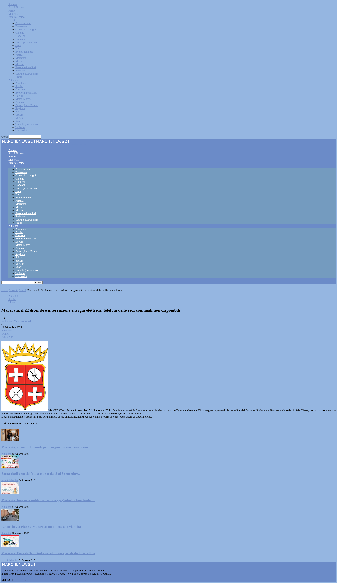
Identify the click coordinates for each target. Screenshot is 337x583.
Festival (19, 54)
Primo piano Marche (26, 105)
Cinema (19, 32)
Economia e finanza (26, 92)
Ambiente (20, 83)
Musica (19, 64)
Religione (20, 70)
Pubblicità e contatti (12, 576)
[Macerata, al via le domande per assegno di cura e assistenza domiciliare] (10, 440)
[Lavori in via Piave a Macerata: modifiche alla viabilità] (10, 519)
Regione (20, 108)
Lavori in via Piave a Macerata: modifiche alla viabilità (41, 527)
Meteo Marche (23, 98)
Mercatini (20, 57)
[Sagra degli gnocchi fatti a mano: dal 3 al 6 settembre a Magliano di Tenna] (10, 466)
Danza (19, 48)
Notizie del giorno (35, 576)
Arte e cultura (23, 23)
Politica (19, 102)
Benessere (21, 26)
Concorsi (20, 38)
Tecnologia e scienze (26, 124)
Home (4, 290)
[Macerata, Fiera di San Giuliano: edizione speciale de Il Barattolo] (10, 546)
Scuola (19, 114)
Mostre (19, 61)
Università (21, 130)
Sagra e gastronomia (26, 73)
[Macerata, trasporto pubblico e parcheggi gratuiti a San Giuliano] (10, 493)
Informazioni (55, 576)
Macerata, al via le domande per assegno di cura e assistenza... (46, 447)
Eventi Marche (9, 480)
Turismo (20, 127)
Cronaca (20, 89)
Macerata (13, 13)
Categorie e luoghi (25, 29)
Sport (18, 120)
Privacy (68, 576)
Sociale (19, 117)
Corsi (18, 45)
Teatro (18, 76)
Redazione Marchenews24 (16, 321)
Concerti (20, 35)
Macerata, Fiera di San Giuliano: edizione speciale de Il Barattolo (48, 553)
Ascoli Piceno (16, 7)
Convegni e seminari (26, 42)
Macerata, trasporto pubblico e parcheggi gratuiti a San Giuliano (48, 500)
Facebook (19, 579)
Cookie (79, 576)
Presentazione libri (25, 67)
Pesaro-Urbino (16, 16)
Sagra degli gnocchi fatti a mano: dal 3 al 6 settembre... (41, 473)
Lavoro (19, 95)
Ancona (12, 4)
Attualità (13, 79)
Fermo (12, 10)
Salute (18, 111)
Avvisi (19, 86)
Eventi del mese (24, 51)
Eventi (12, 20)
